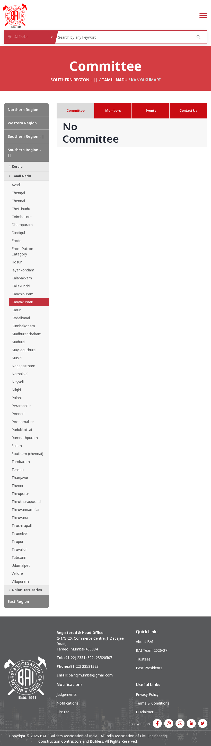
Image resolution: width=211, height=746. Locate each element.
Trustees (143, 659)
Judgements (67, 694)
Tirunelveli (20, 533)
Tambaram (21, 461)
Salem (17, 445)
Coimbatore (22, 216)
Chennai (18, 200)
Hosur (17, 262)
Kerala (17, 166)
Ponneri (18, 413)
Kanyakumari (22, 301)
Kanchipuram (22, 293)
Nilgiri (16, 389)
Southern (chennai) (27, 453)
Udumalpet (21, 565)
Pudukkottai (22, 429)
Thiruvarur (20, 517)
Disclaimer (144, 711)
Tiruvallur (19, 549)
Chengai (18, 192)
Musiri (17, 357)
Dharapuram (22, 224)
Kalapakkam (22, 278)
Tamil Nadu (114, 80)
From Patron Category (22, 251)
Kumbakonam (23, 325)
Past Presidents (149, 667)
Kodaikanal (21, 317)
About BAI (144, 641)
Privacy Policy (147, 694)
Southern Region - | (26, 136)
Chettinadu (21, 208)
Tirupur (17, 541)
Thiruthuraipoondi (26, 501)
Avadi (16, 184)
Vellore (17, 573)
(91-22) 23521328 (84, 666)
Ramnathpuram (25, 437)
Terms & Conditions (152, 703)
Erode (16, 240)
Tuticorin (19, 557)
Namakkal (20, 373)
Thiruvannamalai (25, 509)
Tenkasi (18, 469)
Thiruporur (20, 493)
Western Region (22, 123)
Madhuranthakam (26, 333)
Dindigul (18, 232)
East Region (18, 601)
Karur (16, 309)
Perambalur (21, 405)
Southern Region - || (74, 80)
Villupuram (20, 581)
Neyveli (18, 381)
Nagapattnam (23, 365)
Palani (17, 397)
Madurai (18, 341)
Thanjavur (20, 477)
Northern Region (23, 109)
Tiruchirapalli (22, 525)
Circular (63, 711)
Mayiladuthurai (24, 349)
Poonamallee (23, 421)
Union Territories (26, 589)
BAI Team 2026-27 (151, 650)
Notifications (67, 703)
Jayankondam (23, 270)
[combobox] (29, 37)
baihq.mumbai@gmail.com (91, 675)
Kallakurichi (21, 286)
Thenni (17, 485)
